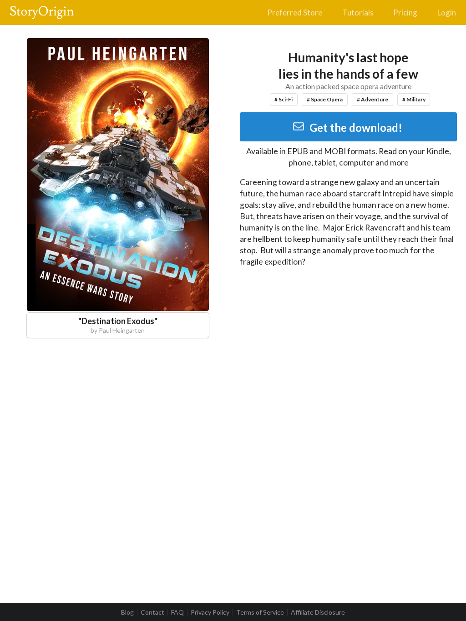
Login (446, 12)
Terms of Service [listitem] (260, 612)
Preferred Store (294, 12)
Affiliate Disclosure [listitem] (318, 612)
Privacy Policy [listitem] (210, 612)
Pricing (405, 12)
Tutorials (358, 12)
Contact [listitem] (152, 612)
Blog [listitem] (127, 612)
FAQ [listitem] (177, 612)
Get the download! (355, 127)
